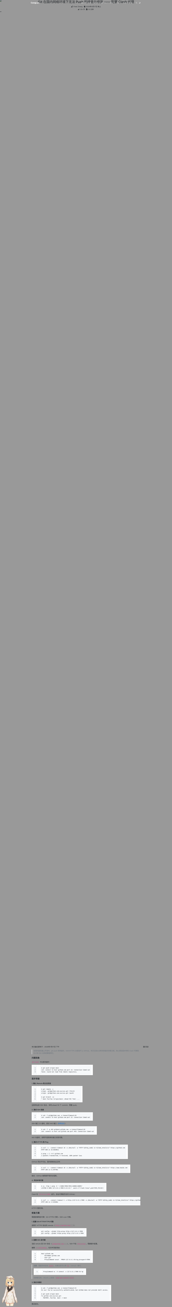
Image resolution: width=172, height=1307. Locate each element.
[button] (90, 3)
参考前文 (61, 1123)
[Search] (136, 3)
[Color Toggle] (139, 3)
